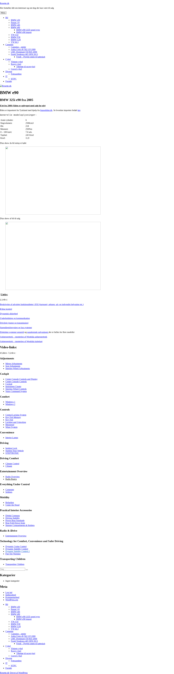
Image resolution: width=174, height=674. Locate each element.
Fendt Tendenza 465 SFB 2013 (24, 54)
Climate (8, 466)
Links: (4, 300)
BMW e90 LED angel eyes (28, 30)
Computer (9, 489)
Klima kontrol (6, 309)
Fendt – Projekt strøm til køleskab (30, 57)
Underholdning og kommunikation (15, 318)
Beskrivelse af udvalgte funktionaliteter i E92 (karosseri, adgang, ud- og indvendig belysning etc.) (42, 304)
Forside (8, 81)
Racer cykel (16, 64)
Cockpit (8, 384)
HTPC (14, 79)
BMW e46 (15, 25)
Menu (3, 13)
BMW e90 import (24, 32)
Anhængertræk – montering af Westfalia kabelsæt (21, 341)
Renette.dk (4, 3)
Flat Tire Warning (13, 554)
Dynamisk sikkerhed (9, 314)
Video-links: (8, 353)
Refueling (9, 502)
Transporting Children (14, 564)
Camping (9, 44)
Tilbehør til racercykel (25, 66)
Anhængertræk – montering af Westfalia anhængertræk (23, 337)
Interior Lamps (11, 437)
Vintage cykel (17, 62)
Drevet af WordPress (19, 673)
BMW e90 (15, 27)
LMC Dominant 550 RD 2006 (24, 52)
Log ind (8, 592)
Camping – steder (18, 47)
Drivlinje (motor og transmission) (14, 323)
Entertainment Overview (16, 536)
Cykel (8, 59)
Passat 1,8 (15, 22)
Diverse (8, 71)
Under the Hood (12, 505)
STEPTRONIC (12, 453)
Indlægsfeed (10, 595)
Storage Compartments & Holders (20, 525)
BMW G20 (16, 40)
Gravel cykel (16, 69)
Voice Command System (16, 391)
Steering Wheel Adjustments (17, 368)
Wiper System (11, 427)
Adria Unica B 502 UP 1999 (23, 49)
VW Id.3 (14, 42)
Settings (8, 492)
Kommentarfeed (12, 597)
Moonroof (9, 425)
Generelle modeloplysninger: (18, 115)
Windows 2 (10, 404)
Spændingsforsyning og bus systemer (16, 327)
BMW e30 (15, 20)
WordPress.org (11, 600)
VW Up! (14, 35)
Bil (6, 17)
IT (6, 76)
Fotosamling (16, 74)
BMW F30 (15, 37)
